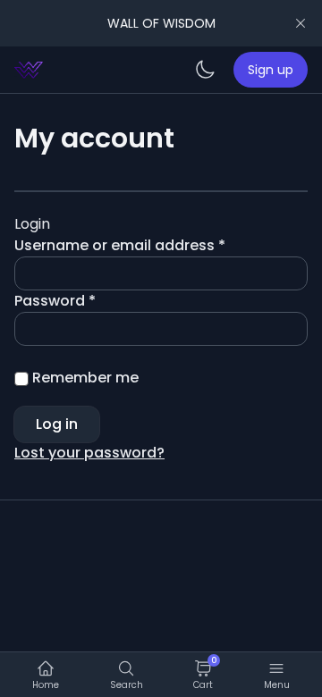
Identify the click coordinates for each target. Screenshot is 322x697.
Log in (57, 424)
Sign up (270, 70)
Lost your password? (89, 452)
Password (86, 300)
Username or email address (151, 245)
